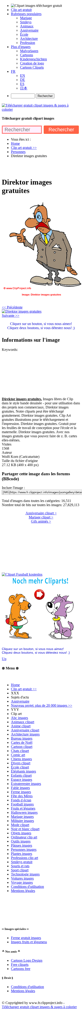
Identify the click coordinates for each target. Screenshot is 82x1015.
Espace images (21, 779)
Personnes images (23, 849)
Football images (22, 804)
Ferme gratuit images (26, 938)
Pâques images (21, 845)
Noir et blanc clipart (25, 829)
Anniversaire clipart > (41, 513)
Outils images (21, 841)
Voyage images (22, 882)
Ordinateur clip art (24, 837)
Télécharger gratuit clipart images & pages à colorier (39, 1007)
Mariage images (22, 817)
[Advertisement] (41, 167)
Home (15, 685)
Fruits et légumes (23, 808)
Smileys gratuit (21, 862)
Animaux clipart (22, 722)
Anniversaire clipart (25, 730)
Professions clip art (24, 858)
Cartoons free (20, 969)
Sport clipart (19, 870)
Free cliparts (19, 965)
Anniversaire (20, 701)
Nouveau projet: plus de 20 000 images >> (41, 705)
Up (4, 659)
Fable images (20, 788)
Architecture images (25, 734)
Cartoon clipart (21, 747)
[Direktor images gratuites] (21, 311)
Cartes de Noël (21, 742)
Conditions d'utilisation (27, 887)
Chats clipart (20, 751)
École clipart (20, 767)
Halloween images (24, 812)
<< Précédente (12, 307)
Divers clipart (20, 763)
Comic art (18, 755)
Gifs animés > (41, 521)
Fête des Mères (22, 796)
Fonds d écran (21, 800)
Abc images (19, 718)
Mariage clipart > (41, 517)
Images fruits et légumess (29, 942)
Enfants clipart (21, 775)
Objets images (21, 833)
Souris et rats (20, 866)
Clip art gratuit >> (24, 689)
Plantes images (21, 854)
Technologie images (25, 874)
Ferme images (21, 792)
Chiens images (21, 759)
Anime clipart (21, 726)
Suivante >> (10, 315)
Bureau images (21, 738)
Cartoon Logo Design (26, 960)
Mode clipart (20, 825)
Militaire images (22, 821)
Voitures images (22, 878)
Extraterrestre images (26, 784)
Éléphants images (23, 771)
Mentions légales (23, 891)
